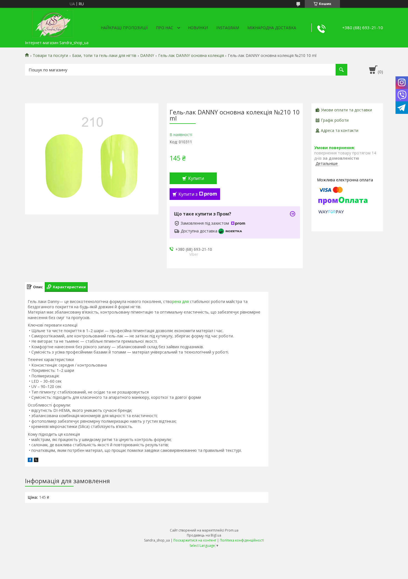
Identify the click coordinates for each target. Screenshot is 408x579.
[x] (36, 460)
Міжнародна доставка (271, 27)
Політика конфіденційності (242, 540)
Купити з (188, 194)
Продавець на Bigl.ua (204, 535)
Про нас (164, 27)
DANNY (147, 55)
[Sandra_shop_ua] (52, 23)
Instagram (227, 27)
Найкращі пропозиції (124, 27)
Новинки (198, 27)
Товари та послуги (50, 55)
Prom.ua (231, 530)
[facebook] (30, 460)
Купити (196, 178)
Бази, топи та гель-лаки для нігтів (104, 55)
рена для (180, 301)
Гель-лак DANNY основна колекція (191, 55)
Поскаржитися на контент (194, 540)
